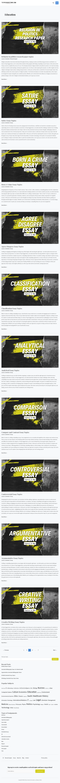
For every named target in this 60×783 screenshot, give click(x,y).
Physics (24, 704)
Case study (3, 722)
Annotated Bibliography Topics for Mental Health (12, 669)
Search (55, 659)
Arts (31, 688)
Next (55, 650)
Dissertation (4, 727)
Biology (35, 688)
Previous (6, 650)
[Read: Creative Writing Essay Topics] (30, 603)
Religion (42, 704)
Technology (5, 708)
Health (29, 696)
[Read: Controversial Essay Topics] (30, 475)
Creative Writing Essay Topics (13, 622)
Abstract (3, 715)
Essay (11, 122)
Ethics (16, 696)
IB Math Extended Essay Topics (8, 675)
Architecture (16, 688)
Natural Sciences (12, 704)
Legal (38, 700)
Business (41, 688)
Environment (46, 692)
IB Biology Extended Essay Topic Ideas (10, 678)
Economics (23, 692)
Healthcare (37, 696)
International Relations (20, 700)
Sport (49, 704)
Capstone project (5, 720)
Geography (25, 696)
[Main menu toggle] (57, 2)
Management (51, 700)
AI (6, 688)
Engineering (39, 692)
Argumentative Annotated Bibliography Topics (11, 672)
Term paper (4, 748)
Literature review (5, 739)
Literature (44, 700)
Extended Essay (5, 731)
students (56, 704)
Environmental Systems (7, 696)
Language (30, 700)
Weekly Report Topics (6, 666)
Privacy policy (44, 758)
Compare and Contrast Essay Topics (15, 432)
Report (3, 743)
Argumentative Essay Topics (12, 558)
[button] (53, 3)
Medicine (4, 704)
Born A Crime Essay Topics (11, 184)
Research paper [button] (8, 758)
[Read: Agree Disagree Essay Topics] (30, 227)
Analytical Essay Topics (10, 370)
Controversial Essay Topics (11, 494)
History (45, 696)
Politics (29, 704)
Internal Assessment (6, 736)
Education (32, 691)
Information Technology (6, 700)
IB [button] (3, 758)
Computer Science (6, 692)
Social (46, 704)
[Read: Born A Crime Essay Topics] (30, 165)
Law (34, 700)
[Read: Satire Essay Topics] (30, 101)
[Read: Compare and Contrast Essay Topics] (30, 413)
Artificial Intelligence (25, 688)
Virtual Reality (16, 707)
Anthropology (10, 688)
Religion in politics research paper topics (17, 57)
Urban (11, 707)
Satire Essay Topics (8, 120)
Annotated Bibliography (6, 717)
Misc (2, 741)
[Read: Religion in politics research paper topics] (30, 38)
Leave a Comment (5, 59)
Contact (27, 758)
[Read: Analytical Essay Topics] (30, 351)
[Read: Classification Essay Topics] (30, 289)
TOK (2, 751)
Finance (21, 696)
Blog (23, 758)
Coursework (4, 724)
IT (28, 700)
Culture (15, 692)
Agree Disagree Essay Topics (12, 246)
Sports (52, 704)
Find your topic (4, 656)
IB (1, 734)
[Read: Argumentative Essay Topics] (30, 539)
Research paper (13, 59)
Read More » (4, 79)
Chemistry (47, 688)
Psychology (36, 704)
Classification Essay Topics (11, 308)
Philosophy (18, 704)
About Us (19, 758)
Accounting (3, 688)
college (50, 688)
